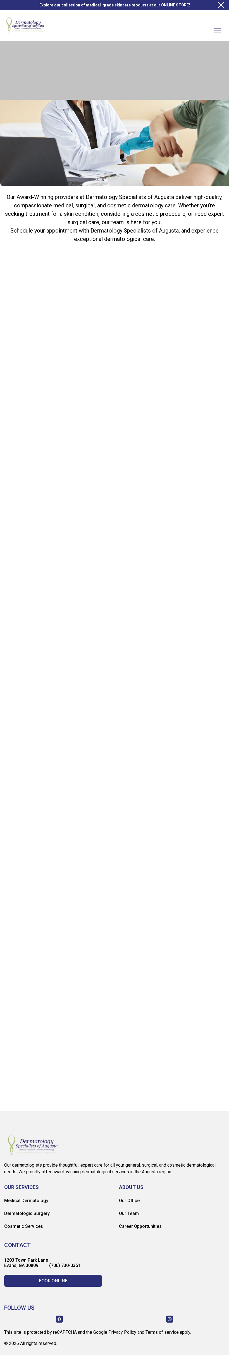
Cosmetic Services (23, 1226)
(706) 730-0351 (64, 1265)
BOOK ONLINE (53, 1280)
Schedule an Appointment (57, 90)
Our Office (129, 1200)
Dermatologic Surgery (27, 1213)
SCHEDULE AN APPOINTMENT (91, 753)
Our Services (21, 1187)
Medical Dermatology (26, 1200)
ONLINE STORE (175, 5)
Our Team (129, 1213)
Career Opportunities (140, 1226)
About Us (131, 1187)
